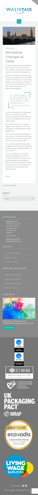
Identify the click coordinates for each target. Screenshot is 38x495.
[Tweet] (11, 179)
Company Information (13, 279)
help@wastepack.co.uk (13, 239)
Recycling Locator (12, 288)
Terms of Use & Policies (13, 275)
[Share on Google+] (15, 179)
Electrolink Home (11, 262)
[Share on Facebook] (7, 179)
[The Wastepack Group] (19, 10)
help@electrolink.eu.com (13, 241)
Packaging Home (11, 257)
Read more (8, 328)
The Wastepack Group (13, 253)
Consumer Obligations (13, 283)
